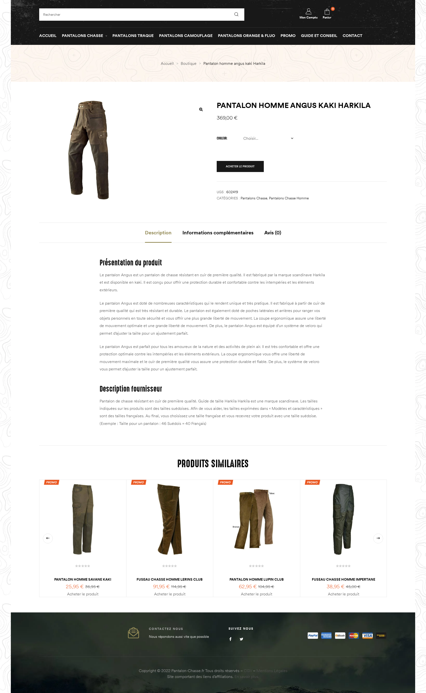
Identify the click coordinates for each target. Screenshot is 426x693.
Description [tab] (158, 232)
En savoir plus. (246, 676)
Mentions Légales (271, 670)
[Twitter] (241, 639)
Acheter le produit (240, 166)
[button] (200, 109)
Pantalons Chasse (254, 198)
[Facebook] (230, 639)
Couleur (222, 138)
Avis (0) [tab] (272, 232)
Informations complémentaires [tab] (217, 232)
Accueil (167, 63)
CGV (248, 670)
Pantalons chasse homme (289, 198)
